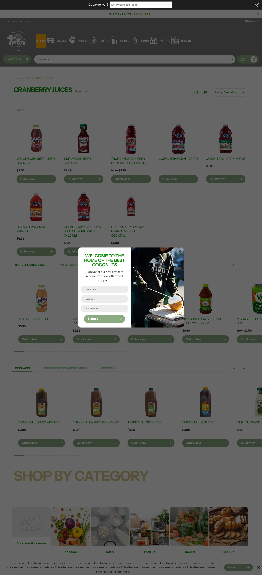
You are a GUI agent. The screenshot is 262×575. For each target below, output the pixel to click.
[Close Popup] (180, 251)
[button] (256, 5)
